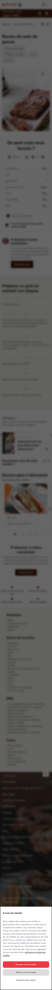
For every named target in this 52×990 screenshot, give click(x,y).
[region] (26, 948)
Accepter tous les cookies (26, 964)
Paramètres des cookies (26, 980)
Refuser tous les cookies (26, 972)
